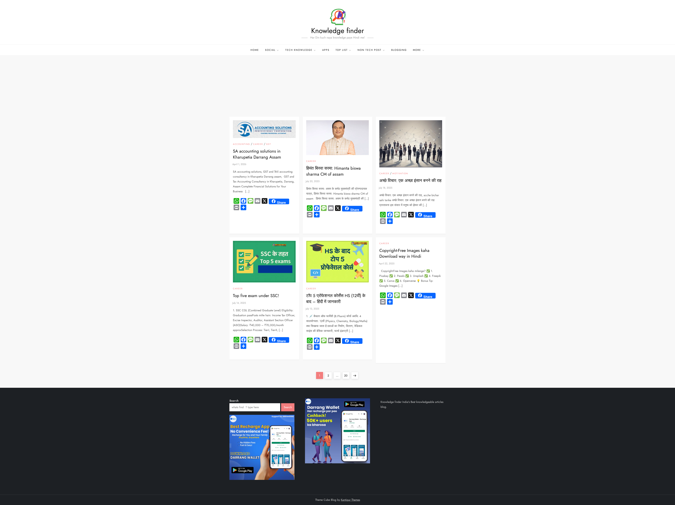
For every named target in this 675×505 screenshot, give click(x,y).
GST (268, 144)
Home (254, 50)
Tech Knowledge (298, 50)
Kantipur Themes (350, 500)
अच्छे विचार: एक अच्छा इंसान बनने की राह (410, 180)
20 (346, 375)
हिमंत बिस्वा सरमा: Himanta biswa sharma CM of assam (333, 171)
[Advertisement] (337, 81)
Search (234, 401)
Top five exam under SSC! (256, 295)
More (417, 50)
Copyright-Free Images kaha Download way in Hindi (404, 253)
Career (258, 144)
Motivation (400, 173)
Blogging (399, 50)
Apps (325, 50)
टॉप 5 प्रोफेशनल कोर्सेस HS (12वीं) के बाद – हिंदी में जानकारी (335, 298)
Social (270, 50)
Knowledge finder (337, 30)
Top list (342, 50)
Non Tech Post (369, 50)
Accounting (241, 144)
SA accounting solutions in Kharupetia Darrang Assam (257, 154)
